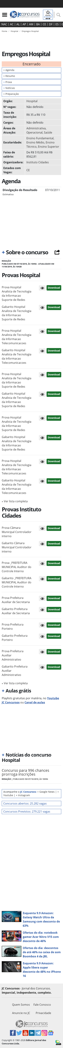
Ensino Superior (48, 146)
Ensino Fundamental (40, 138)
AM (31, 24)
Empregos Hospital (30, 31)
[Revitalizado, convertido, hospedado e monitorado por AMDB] (58, 1042)
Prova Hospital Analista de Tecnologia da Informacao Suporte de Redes (16, 293)
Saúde (48, 132)
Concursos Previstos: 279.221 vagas (26, 811)
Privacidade (43, 1013)
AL (18, 24)
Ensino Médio (35, 142)
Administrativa (36, 128)
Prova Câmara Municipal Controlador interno (16, 532)
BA (38, 24)
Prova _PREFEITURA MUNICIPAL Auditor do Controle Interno (16, 567)
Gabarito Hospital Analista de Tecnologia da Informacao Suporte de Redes (16, 313)
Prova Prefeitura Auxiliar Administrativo (12, 655)
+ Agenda (8, 70)
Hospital (31, 101)
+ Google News (46, 791)
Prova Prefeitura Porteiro (12, 627)
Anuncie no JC (21, 1013)
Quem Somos (21, 1005)
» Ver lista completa (15, 501)
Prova (7, 82)
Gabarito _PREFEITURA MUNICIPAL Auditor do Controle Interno (16, 582)
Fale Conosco (42, 1005)
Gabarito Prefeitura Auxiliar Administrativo (14, 671)
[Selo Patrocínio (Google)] (48, 14)
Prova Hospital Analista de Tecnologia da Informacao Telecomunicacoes (16, 337)
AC (11, 24)
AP (24, 24)
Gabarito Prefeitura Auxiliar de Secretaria (16, 611)
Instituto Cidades (37, 162)
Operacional (34, 132)
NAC (4, 24)
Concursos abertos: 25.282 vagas (25, 803)
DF (50, 24)
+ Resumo (9, 76)
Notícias (9, 88)
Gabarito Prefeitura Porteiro (14, 638)
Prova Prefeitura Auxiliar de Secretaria (16, 600)
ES (57, 24)
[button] (42, 288)
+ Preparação (11, 94)
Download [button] (54, 287)
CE (44, 24)
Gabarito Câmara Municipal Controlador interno (16, 547)
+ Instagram (23, 795)
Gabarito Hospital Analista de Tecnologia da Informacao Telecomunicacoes (16, 356)
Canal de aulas (34, 702)
